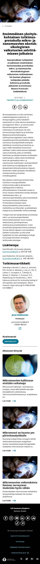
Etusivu (8, 26)
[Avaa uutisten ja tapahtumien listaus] (26, 559)
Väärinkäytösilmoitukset (20, 547)
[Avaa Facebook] (5, 518)
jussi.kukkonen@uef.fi (11, 258)
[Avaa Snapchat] (28, 518)
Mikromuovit (10, 341)
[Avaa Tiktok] (17, 523)
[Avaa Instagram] (11, 518)
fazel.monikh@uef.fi (10, 252)
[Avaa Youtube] (17, 518)
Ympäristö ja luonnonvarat (20, 100)
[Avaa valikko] (37, 559)
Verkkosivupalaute (20, 553)
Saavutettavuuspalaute (20, 536)
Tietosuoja (20, 542)
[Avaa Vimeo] (22, 523)
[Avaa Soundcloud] (33, 518)
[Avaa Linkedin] (22, 518)
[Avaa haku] (21, 559)
